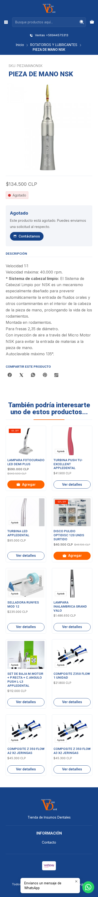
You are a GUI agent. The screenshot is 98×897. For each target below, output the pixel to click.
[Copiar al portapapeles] (56, 375)
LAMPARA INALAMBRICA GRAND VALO (70, 606)
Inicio (20, 45)
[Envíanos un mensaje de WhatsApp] (88, 887)
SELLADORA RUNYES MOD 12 (23, 604)
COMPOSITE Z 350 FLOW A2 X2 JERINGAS (25, 751)
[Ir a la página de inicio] (48, 8)
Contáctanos (29, 236)
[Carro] (92, 22)
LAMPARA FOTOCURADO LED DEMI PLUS (25, 462)
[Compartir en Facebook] (10, 375)
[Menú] (6, 22)
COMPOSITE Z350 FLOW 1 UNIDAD (72, 676)
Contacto (49, 842)
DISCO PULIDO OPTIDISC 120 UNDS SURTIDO (69, 535)
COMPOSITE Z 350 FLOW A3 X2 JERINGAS (72, 751)
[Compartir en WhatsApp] (33, 375)
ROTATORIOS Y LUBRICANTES (53, 45)
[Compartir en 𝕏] (21, 375)
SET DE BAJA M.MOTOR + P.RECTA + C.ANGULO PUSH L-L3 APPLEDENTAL (25, 679)
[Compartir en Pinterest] (45, 375)
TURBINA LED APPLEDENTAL (18, 533)
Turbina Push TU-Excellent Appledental (68, 464)
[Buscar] (82, 22)
